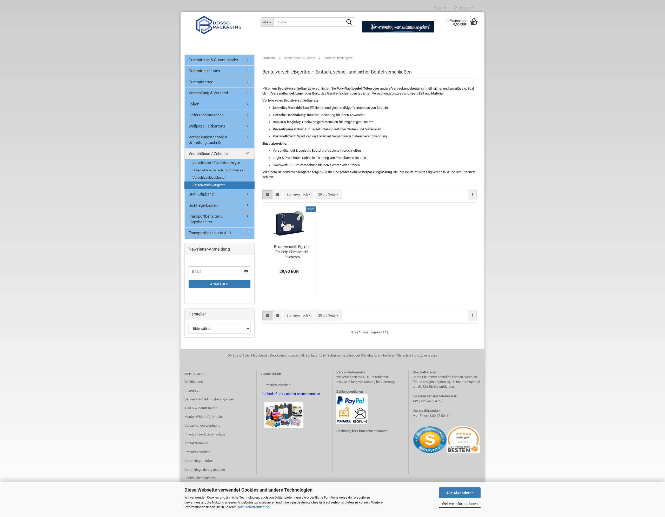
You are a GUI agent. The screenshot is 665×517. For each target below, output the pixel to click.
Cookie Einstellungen (199, 478)
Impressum (192, 390)
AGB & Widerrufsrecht (200, 408)
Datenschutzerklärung (253, 507)
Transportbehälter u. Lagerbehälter (206, 219)
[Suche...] (349, 22)
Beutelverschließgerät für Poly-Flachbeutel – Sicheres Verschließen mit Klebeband (291, 252)
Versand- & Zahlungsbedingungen (209, 399)
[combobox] (298, 195)
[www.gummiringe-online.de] (218, 25)
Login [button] (441, 8)
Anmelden (219, 284)
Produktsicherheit (197, 452)
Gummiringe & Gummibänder (213, 60)
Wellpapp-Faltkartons (207, 126)
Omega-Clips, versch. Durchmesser (218, 170)
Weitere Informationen (460, 504)
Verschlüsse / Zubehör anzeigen (216, 163)
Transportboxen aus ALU (210, 233)
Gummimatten (201, 82)
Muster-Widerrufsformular (203, 417)
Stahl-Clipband (201, 194)
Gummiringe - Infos (198, 461)
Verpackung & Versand (208, 93)
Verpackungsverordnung (202, 425)
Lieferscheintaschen (206, 115)
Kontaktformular (196, 443)
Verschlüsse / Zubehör (208, 153)
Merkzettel (465, 8)
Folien (194, 104)
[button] (267, 195)
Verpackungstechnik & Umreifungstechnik (208, 140)
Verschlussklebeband (208, 177)
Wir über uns (193, 382)
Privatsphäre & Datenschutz (204, 434)
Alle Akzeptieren (460, 493)
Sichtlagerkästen (203, 205)
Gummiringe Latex (204, 71)
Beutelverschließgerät (208, 185)
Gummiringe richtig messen (204, 470)
